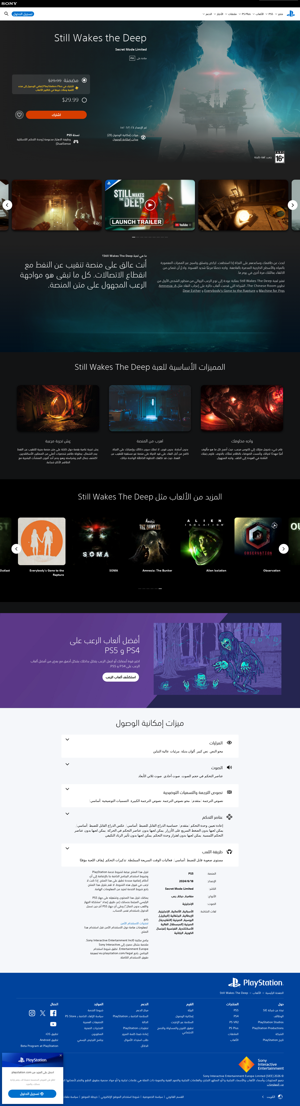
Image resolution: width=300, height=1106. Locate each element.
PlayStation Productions (268, 1028)
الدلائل (144, 1046)
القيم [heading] (189, 1004)
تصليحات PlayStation (135, 1028)
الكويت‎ (271, 1096)
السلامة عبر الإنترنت (182, 1022)
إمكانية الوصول (184, 1016)
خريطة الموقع (89, 1097)
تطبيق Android (49, 1040)
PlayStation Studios (271, 1022)
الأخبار (220, 14)
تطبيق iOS (52, 1034)
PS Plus (246, 14)
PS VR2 (234, 1022)
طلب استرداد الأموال (136, 1040)
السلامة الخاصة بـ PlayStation (130, 1016)
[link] (41, 549)
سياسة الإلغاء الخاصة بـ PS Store (84, 1016)
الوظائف (279, 1016)
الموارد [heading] (98, 1004)
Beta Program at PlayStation (39, 1046)
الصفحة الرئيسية (275, 993)
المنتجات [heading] (232, 1004)
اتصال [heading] (54, 1004)
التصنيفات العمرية (93, 1022)
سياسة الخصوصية (153, 1097)
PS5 (236, 1010)
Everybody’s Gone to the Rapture (229, 291)
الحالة (145, 1022)
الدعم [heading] (144, 1004)
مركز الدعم (142, 1010)
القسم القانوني (175, 1097)
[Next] (293, 205)
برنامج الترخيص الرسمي (90, 1040)
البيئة (190, 1010)
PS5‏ (271, 14)
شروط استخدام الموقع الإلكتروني (120, 1097)
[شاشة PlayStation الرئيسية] (291, 13)
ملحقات (232, 14)
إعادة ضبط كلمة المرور (135, 1034)
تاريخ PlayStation (273, 1040)
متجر (280, 14)
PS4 (236, 1016)
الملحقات (233, 1034)
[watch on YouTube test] (183, 225)
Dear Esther (192, 291)
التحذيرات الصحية (93, 1028)
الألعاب (259, 14)
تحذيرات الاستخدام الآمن (134, 923)
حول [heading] (281, 1004)
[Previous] (7, 205)
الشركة (280, 1034)
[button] (125, 139)
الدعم (209, 14)
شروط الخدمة (95, 1010)
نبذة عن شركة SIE (273, 1010)
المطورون (97, 1034)
